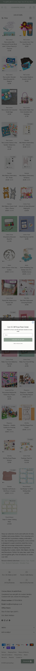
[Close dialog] (33, 322)
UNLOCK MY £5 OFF (18, 340)
